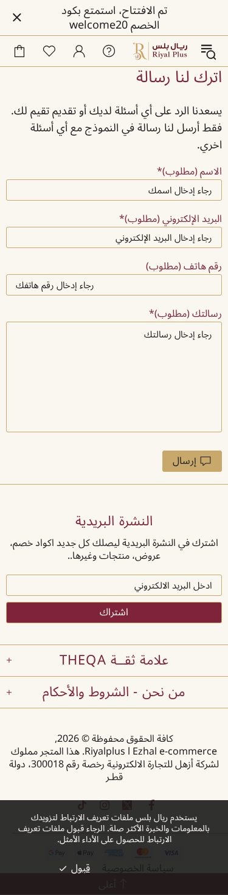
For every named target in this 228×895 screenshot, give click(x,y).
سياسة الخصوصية (138, 868)
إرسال (184, 461)
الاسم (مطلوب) (192, 171)
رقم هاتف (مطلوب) (184, 266)
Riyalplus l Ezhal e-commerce (160, 51)
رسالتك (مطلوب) (188, 314)
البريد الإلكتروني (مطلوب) (173, 219)
